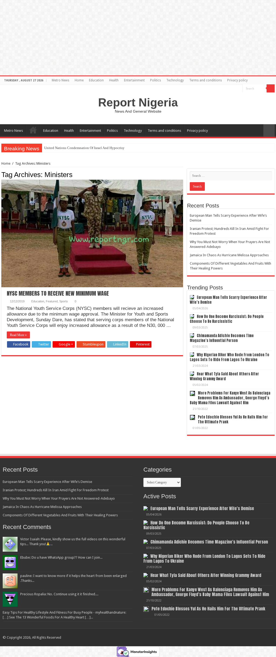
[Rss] (238, 88)
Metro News (60, 80)
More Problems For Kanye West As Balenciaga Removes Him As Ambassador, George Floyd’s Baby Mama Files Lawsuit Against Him (230, 397)
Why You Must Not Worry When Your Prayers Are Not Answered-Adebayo (59, 498)
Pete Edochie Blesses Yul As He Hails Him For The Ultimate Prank (233, 419)
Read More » (18, 335)
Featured (52, 301)
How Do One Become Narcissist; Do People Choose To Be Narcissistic (227, 319)
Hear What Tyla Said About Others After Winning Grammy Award (224, 376)
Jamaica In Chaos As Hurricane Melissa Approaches (229, 255)
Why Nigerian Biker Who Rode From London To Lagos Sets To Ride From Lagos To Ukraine (229, 357)
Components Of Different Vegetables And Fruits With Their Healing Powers (60, 515)
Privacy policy (237, 80)
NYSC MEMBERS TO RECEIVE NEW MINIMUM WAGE (58, 293)
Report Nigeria (138, 102)
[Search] (271, 88)
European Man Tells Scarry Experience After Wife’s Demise (228, 300)
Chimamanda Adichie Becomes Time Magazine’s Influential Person (222, 338)
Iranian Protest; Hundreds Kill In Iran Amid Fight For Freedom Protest (56, 490)
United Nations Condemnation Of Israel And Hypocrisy (84, 148)
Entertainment (134, 80)
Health (114, 80)
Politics (155, 80)
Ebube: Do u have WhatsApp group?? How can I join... (61, 557)
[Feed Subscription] (181, 174)
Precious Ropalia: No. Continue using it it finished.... (59, 594)
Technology (175, 80)
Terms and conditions (205, 80)
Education (96, 80)
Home (79, 80)
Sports (63, 301)
